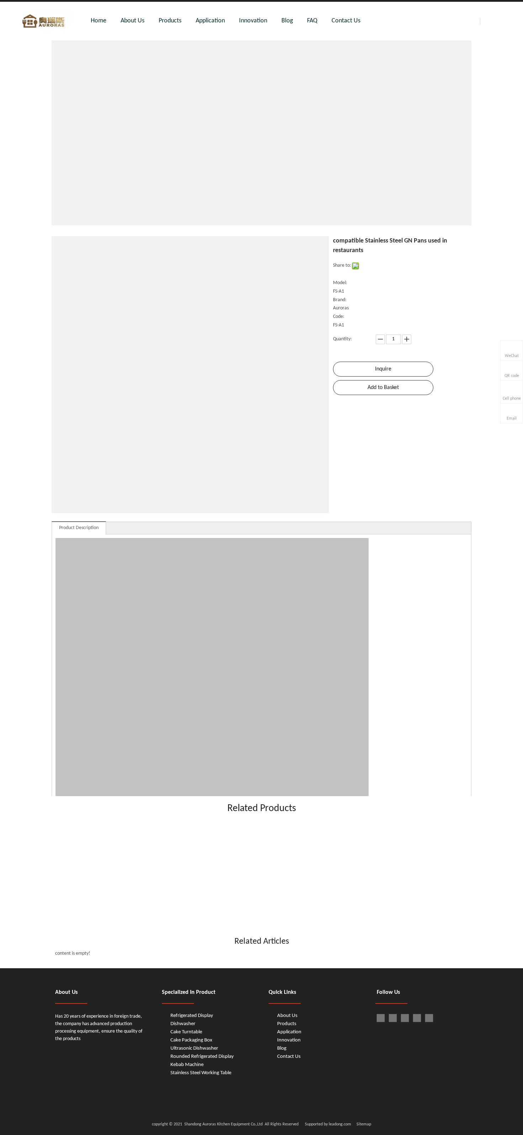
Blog (287, 20)
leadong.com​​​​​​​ (339, 1124)
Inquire (383, 369)
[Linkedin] (393, 1018)
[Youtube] (417, 1018)
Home (98, 20)
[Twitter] (405, 1018)
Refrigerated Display (191, 1015)
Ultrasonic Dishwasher (194, 1048)
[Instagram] (429, 1018)
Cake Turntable (186, 1032)
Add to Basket (383, 387)
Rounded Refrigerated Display (202, 1056)
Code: (338, 316)
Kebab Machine (187, 1064)
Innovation (253, 20)
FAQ (312, 20)
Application (210, 20)
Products (170, 20)
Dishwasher (182, 1024)
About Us (132, 20)
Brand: (340, 300)
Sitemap (363, 1124)
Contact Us (346, 20)
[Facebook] (381, 1018)
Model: (340, 283)
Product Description (79, 528)
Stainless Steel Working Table (200, 1073)
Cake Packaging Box (191, 1040)
